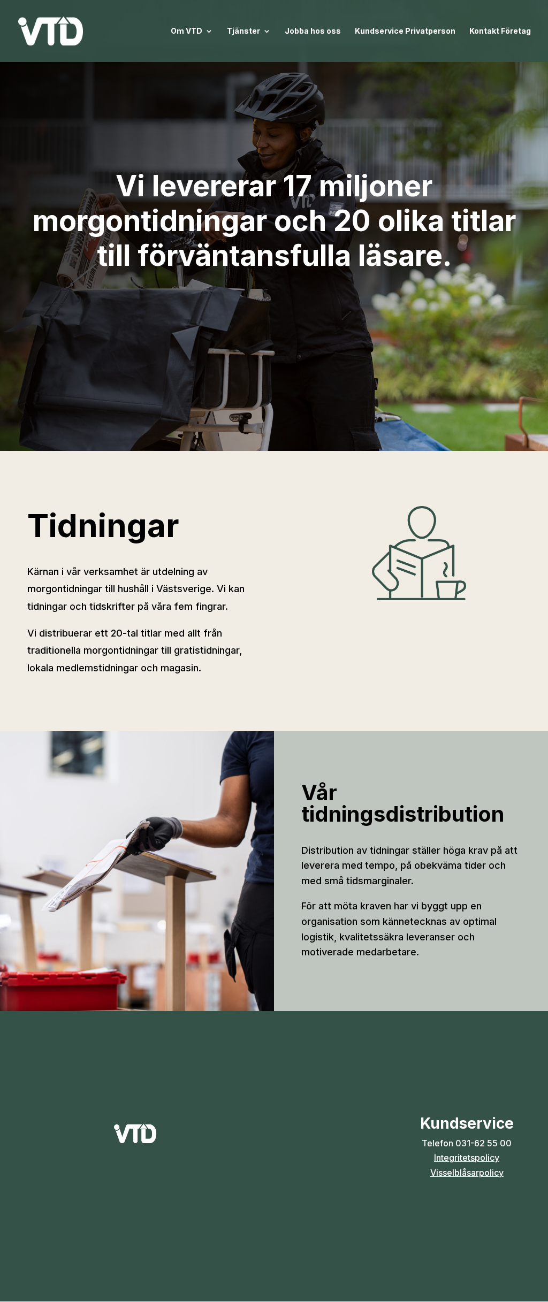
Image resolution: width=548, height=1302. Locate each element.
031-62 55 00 (483, 1143)
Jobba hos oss (313, 31)
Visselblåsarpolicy (467, 1172)
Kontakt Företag (500, 31)
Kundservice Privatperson (405, 31)
